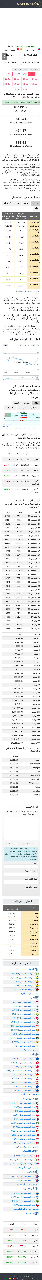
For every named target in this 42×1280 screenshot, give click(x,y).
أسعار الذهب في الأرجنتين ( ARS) (23, 1197)
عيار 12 (16, 84)
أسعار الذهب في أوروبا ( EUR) (24, 1086)
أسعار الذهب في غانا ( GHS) (25, 985)
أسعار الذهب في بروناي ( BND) (24, 1042)
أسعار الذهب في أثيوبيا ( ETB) (24, 981)
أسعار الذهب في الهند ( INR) (25, 1046)
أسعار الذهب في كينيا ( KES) (25, 989)
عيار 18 (34, 84)
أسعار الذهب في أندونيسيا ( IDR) (23, 1002)
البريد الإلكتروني (31, 871)
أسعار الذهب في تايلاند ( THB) (24, 1034)
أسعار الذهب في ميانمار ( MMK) (24, 1014)
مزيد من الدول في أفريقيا (29, 993)
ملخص (35, 203)
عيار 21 (7, 79)
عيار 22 (16, 79)
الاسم (35, 863)
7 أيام (36, 403)
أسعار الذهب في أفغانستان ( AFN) (23, 1038)
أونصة (32, 74)
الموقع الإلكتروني (31, 879)
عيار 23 (25, 79)
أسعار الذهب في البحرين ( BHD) (24, 1135)
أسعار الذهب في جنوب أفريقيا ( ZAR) (22, 978)
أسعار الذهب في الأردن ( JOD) (24, 1143)
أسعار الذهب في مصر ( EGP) (25, 1139)
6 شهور (16, 403)
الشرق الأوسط (28, 1099)
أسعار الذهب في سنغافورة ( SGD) (23, 1026)
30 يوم (26, 403)
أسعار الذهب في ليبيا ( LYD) (25, 1111)
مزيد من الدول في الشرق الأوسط (26, 1147)
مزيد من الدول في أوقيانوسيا (28, 1184)
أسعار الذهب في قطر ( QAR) (25, 1119)
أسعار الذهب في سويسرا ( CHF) (23, 1063)
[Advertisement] (21, 28)
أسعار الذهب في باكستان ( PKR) (23, 1022)
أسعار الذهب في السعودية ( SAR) (23, 1123)
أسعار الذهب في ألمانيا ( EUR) (24, 1075)
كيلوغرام (17, 74)
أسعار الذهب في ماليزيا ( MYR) (24, 1010)
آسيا (32, 998)
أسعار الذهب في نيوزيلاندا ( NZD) (23, 1180)
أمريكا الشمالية (28, 1151)
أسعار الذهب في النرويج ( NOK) (24, 1090)
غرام (25, 74)
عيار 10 (7, 84)
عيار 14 (25, 84)
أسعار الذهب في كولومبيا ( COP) (23, 1193)
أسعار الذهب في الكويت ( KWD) (24, 1103)
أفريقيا (31, 969)
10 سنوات (10, 408)
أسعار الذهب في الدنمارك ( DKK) (23, 1082)
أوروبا (32, 1054)
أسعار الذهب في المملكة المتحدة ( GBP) (21, 1071)
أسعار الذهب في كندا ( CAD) (25, 1156)
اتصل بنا (22, 1279)
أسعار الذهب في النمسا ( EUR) (24, 1078)
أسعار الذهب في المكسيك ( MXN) (23, 1160)
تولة (9, 74)
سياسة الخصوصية (32, 1279)
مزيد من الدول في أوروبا (29, 1094)
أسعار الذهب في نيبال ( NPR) (25, 1018)
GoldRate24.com (18, 1277)
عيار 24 (34, 79)
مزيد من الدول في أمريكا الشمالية (26, 1168)
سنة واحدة (34, 408)
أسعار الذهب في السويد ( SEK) (24, 1059)
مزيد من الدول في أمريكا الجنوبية (26, 1209)
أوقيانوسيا (30, 1172)
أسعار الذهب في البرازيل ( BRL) (24, 1201)
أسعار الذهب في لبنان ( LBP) (25, 1107)
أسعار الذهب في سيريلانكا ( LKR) (23, 1030)
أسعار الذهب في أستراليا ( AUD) (23, 1176)
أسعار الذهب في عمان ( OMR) (24, 1115)
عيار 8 (17, 89)
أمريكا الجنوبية (28, 1189)
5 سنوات (22, 408)
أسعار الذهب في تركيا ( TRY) (25, 1067)
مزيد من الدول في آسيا (30, 1050)
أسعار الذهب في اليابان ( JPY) (24, 1006)
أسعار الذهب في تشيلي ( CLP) (24, 1205)
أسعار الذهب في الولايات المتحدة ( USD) (20, 1164)
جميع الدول (29, 1213)
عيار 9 (25, 89)
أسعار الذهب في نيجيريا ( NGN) (24, 974)
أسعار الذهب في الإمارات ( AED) (23, 1131)
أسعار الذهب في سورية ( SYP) (24, 1127)
